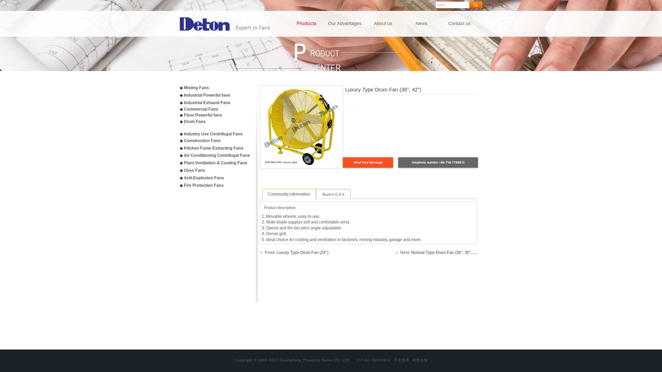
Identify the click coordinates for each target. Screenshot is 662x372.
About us (383, 23)
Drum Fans (195, 121)
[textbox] (452, 5)
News (421, 23)
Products (307, 23)
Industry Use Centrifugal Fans (213, 134)
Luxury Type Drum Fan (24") (296, 252)
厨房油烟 (420, 360)
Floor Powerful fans (203, 115)
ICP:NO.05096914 (373, 360)
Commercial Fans (201, 109)
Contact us (459, 23)
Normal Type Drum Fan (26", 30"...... (438, 252)
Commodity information (289, 194)
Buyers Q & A (333, 194)
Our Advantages (345, 23)
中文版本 (402, 360)
